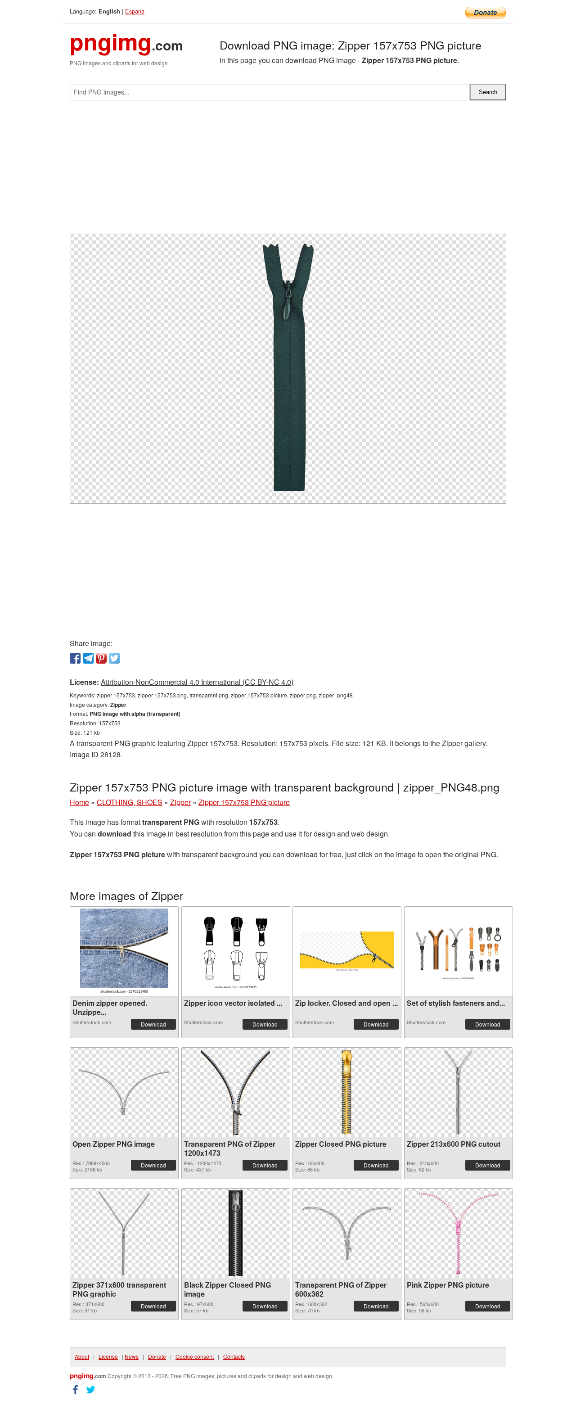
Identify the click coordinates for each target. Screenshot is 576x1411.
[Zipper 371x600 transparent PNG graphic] (124, 1233)
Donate (157, 1356)
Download (153, 1024)
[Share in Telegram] (88, 658)
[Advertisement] (288, 171)
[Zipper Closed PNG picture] (347, 1092)
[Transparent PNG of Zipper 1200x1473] (235, 1092)
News (132, 1356)
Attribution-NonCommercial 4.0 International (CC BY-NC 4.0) (197, 682)
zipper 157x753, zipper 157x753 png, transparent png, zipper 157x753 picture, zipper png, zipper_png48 (225, 695)
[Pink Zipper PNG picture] (458, 1233)
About (82, 1356)
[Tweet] (114, 658)
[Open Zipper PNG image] (124, 1092)
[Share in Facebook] (75, 658)
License (108, 1356)
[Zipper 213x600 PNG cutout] (458, 1092)
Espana (134, 11)
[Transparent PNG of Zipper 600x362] (347, 1233)
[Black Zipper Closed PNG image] (235, 1233)
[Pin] (101, 658)
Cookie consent (195, 1356)
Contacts (234, 1356)
